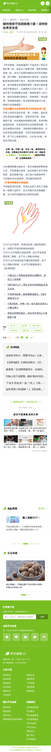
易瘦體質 (37, 330)
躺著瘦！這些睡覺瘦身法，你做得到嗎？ (25, 370)
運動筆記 (30, 731)
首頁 (4, 20)
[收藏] (9, 338)
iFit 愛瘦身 (31, 739)
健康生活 (30, 675)
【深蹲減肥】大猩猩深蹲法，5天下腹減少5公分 (25, 363)
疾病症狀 (7, 675)
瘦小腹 (12, 325)
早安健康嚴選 (32, 715)
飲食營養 (7, 679)
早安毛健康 (31, 723)
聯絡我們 (7, 711)
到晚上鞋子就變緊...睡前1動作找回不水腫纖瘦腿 (24, 377)
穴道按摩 (23, 325)
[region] (25, 154)
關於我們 (7, 707)
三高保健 (30, 683)
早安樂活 (7, 695)
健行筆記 (30, 735)
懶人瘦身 (36, 325)
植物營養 (30, 691)
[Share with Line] (22, 338)
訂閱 (42, 617)
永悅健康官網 (32, 707)
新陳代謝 (25, 330)
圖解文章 (7, 691)
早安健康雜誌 (32, 719)
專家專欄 (30, 687)
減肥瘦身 (13, 20)
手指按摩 (13, 330)
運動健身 (7, 683)
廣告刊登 (7, 715)
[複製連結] (32, 338)
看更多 (41, 508)
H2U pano (31, 727)
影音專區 (7, 687)
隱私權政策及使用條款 (13, 719)
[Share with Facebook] (27, 338)
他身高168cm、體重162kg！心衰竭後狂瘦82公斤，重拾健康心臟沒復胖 (25, 356)
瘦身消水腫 (24, 20)
